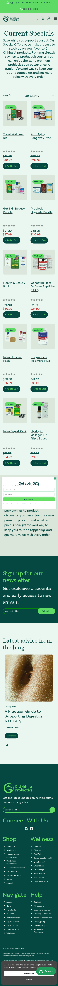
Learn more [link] (34, 967)
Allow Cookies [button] (29, 973)
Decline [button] (29, 979)
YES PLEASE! (29, 499)
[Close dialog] (55, 478)
